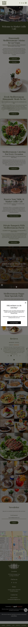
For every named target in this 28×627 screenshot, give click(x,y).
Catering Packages (14, 322)
